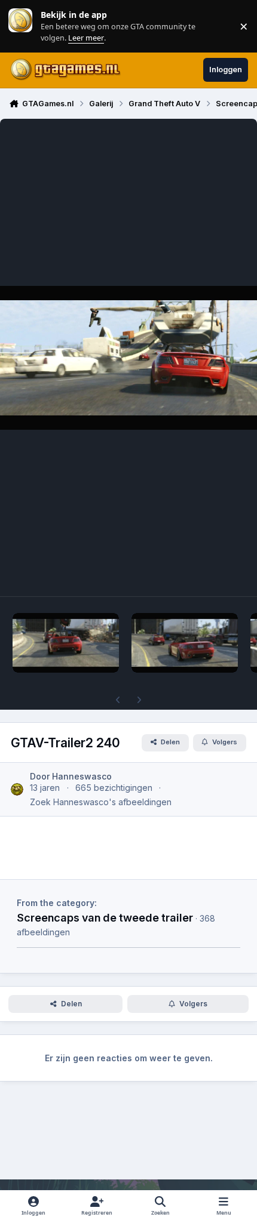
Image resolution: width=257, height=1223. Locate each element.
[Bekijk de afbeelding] (66, 643)
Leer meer (20, 26)
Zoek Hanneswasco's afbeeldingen (101, 802)
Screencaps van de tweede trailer (105, 917)
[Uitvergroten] (128, 357)
